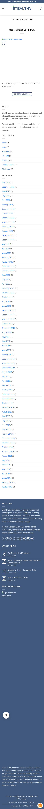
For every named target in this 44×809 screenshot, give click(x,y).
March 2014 (6, 478)
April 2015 (6, 425)
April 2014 (6, 474)
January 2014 (7, 487)
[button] (3, 9)
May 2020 (6, 279)
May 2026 (6, 182)
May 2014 (6, 469)
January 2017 (7, 354)
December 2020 (8, 266)
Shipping (5, 160)
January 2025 (7, 205)
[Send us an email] (20, 538)
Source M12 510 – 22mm (22, 30)
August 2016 (7, 372)
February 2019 (7, 310)
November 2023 (8, 222)
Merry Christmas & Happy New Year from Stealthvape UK (24, 561)
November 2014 (8, 443)
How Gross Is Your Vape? (18, 577)
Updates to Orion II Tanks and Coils (22, 570)
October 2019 (7, 297)
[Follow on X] (16, 538)
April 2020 (6, 284)
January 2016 (7, 390)
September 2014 (8, 452)
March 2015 (6, 429)
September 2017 (8, 328)
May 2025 (6, 196)
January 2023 (7, 231)
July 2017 (5, 337)
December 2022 (8, 235)
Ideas (4, 143)
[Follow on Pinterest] (24, 538)
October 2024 (7, 213)
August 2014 (7, 456)
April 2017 (6, 346)
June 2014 (6, 465)
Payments (6, 151)
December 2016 (8, 359)
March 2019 (6, 306)
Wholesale (6, 169)
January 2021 (7, 262)
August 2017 (7, 332)
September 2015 (8, 407)
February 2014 (7, 482)
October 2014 (7, 447)
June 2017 (6, 341)
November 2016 (8, 363)
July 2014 (5, 460)
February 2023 (7, 227)
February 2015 (7, 434)
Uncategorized (7, 165)
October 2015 (7, 403)
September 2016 (8, 368)
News (4, 147)
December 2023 (8, 218)
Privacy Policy (29, 802)
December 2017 (8, 315)
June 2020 (6, 275)
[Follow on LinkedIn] (28, 538)
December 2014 (8, 438)
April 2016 (6, 381)
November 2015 (8, 399)
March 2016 (6, 385)
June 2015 (6, 416)
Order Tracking (15, 802)
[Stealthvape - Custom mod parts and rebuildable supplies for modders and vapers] (22, 9)
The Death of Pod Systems (18, 553)
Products (5, 156)
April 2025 (6, 200)
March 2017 (6, 350)
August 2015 (7, 412)
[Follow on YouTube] (32, 538)
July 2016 (5, 377)
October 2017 (7, 324)
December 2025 (8, 187)
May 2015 (6, 421)
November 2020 (8, 271)
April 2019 (6, 302)
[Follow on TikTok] (12, 538)
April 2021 (6, 249)
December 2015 (8, 394)
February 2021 (7, 257)
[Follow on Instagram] (8, 538)
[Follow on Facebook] (4, 538)
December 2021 (8, 240)
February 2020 (7, 288)
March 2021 (6, 253)
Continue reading (22, 94)
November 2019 (8, 293)
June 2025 (6, 191)
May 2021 (6, 244)
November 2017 (8, 319)
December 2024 (8, 209)
